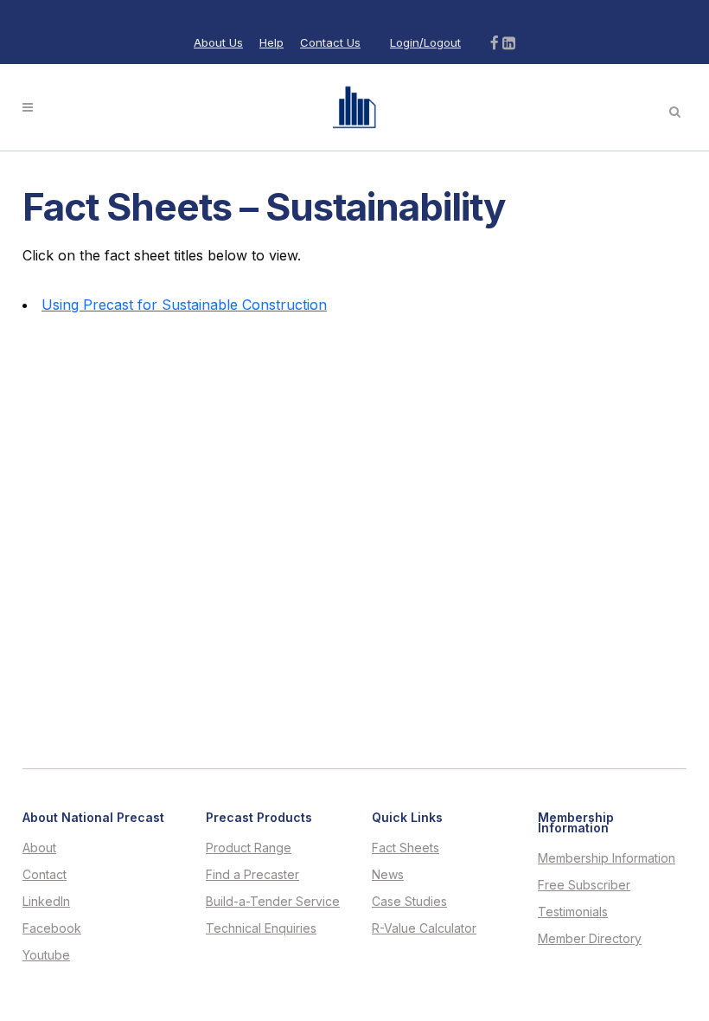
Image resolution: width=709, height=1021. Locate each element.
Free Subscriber (584, 885)
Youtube (46, 955)
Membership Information (606, 858)
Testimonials (573, 912)
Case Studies (409, 902)
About (39, 848)
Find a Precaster (252, 875)
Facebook (51, 928)
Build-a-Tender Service (273, 902)
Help (271, 42)
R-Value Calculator (424, 928)
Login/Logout (425, 42)
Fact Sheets (405, 848)
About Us (218, 42)
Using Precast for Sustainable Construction (184, 304)
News (388, 875)
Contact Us (330, 42)
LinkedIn (46, 902)
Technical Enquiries (261, 928)
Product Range (248, 848)
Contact (44, 875)
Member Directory (590, 939)
